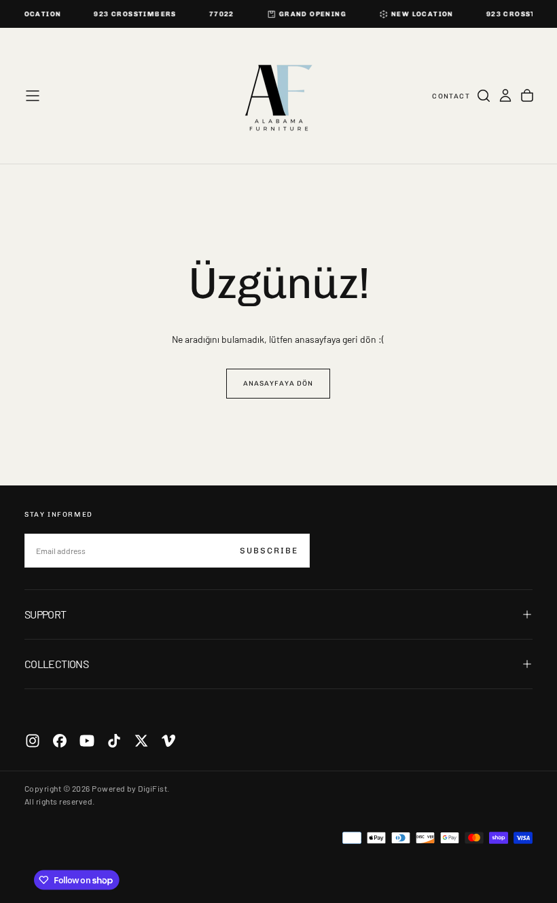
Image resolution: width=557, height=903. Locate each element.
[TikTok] (114, 741)
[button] (32, 96)
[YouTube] (87, 741)
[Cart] (527, 96)
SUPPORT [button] (45, 614)
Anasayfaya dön (278, 384)
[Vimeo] (168, 741)
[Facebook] (60, 741)
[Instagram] (32, 741)
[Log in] (505, 96)
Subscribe (269, 550)
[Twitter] (141, 741)
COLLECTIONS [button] (56, 663)
